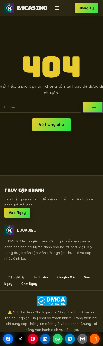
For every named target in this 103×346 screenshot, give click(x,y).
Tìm (93, 107)
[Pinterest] (33, 339)
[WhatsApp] (58, 339)
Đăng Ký (87, 8)
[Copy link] (95, 339)
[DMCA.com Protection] (51, 301)
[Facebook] (8, 339)
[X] (21, 339)
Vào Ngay (17, 212)
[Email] (83, 339)
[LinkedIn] (45, 339)
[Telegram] (70, 339)
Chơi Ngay (29, 284)
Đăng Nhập (17, 277)
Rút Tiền (41, 277)
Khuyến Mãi (66, 277)
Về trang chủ (51, 124)
